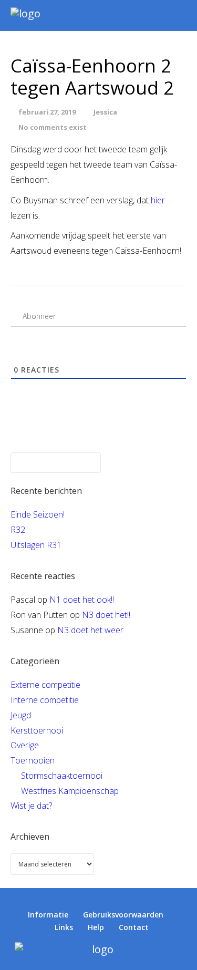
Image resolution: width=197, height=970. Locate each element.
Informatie (48, 915)
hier (158, 200)
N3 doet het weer (90, 630)
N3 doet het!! (106, 615)
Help (96, 927)
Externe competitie (45, 684)
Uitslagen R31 (36, 545)
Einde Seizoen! (38, 514)
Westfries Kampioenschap (70, 791)
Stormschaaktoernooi (61, 775)
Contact (134, 927)
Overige (25, 745)
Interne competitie (45, 700)
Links (64, 927)
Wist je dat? (31, 805)
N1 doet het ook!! (81, 599)
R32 (18, 529)
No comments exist (52, 127)
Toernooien (33, 760)
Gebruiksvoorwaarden (123, 915)
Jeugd (21, 715)
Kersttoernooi (37, 730)
